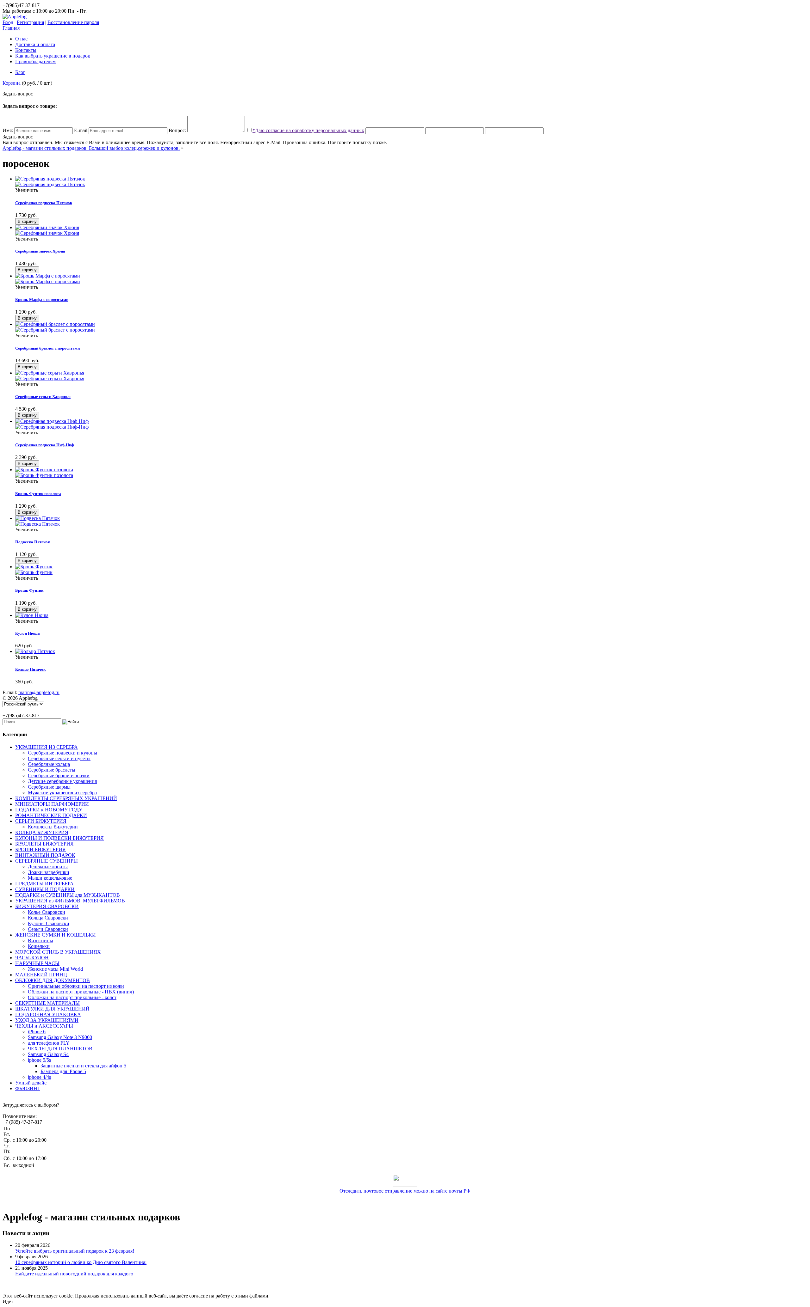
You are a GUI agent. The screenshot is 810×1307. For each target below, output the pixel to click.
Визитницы (40, 940)
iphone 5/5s (39, 1060)
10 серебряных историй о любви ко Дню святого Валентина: (80, 1262)
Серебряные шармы (49, 787)
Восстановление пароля (73, 22)
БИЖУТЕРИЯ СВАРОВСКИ (47, 906)
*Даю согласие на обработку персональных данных (308, 130)
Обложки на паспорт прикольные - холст (72, 997)
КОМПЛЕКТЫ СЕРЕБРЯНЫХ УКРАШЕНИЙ (66, 798)
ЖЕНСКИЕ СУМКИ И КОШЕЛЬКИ (55, 934)
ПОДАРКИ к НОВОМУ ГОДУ (48, 809)
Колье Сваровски (46, 912)
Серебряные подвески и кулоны (62, 752)
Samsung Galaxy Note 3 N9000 (60, 1037)
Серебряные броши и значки (59, 775)
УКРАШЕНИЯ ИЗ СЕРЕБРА (46, 747)
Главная (11, 28)
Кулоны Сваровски (48, 923)
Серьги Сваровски (48, 929)
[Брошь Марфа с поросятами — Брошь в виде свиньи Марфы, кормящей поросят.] (411, 278)
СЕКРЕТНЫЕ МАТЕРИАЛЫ (47, 1003)
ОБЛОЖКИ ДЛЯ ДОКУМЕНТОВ (52, 980)
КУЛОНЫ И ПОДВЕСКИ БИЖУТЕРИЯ (59, 838)
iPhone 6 (37, 1031)
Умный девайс (31, 1082)
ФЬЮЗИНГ (27, 1088)
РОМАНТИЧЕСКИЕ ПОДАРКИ (51, 815)
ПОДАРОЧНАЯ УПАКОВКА (48, 1014)
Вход (8, 22)
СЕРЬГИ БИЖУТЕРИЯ (40, 821)
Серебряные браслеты (51, 770)
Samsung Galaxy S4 (48, 1054)
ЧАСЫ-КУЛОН (32, 957)
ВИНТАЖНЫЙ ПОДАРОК (45, 855)
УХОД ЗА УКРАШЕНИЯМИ (46, 1020)
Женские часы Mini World (55, 969)
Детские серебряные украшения (62, 781)
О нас (21, 38)
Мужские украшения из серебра (62, 792)
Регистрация (30, 22)
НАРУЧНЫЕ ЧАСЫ (37, 963)
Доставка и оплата (35, 44)
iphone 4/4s (39, 1077)
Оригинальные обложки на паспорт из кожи (76, 986)
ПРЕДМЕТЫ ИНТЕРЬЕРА (44, 883)
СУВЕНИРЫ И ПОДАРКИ (45, 889)
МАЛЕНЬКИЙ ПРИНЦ (41, 974)
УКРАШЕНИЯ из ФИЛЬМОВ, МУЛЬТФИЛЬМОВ (70, 900)
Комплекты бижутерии (53, 826)
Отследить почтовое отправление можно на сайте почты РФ (405, 1191)
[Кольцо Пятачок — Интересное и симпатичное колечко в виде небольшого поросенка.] (35, 651)
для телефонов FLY (49, 1043)
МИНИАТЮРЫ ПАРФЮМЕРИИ (52, 804)
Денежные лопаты (48, 866)
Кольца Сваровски (48, 917)
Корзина (12, 83)
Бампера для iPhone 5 (63, 1071)
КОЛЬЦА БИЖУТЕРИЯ (41, 832)
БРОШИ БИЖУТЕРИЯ (40, 849)
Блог (20, 72)
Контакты (25, 50)
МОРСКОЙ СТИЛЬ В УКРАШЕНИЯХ (58, 952)
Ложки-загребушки (48, 872)
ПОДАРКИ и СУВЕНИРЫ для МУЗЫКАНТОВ (67, 895)
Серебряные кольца (49, 764)
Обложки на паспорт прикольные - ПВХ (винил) (81, 991)
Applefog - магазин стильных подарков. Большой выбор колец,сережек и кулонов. (91, 148)
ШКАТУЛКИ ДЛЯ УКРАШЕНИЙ (52, 1008)
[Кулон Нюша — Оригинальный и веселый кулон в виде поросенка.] (31, 615)
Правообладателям (35, 61)
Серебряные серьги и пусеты (59, 758)
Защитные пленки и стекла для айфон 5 (83, 1065)
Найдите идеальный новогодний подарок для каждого (74, 1273)
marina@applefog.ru (38, 692)
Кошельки (39, 946)
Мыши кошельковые (50, 878)
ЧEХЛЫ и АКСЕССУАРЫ (44, 1026)
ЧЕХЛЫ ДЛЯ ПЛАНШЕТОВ (60, 1048)
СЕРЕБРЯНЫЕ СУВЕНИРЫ (46, 861)
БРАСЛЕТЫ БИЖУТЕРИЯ (44, 843)
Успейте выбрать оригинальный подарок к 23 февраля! (74, 1251)
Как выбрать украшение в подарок (52, 55)
